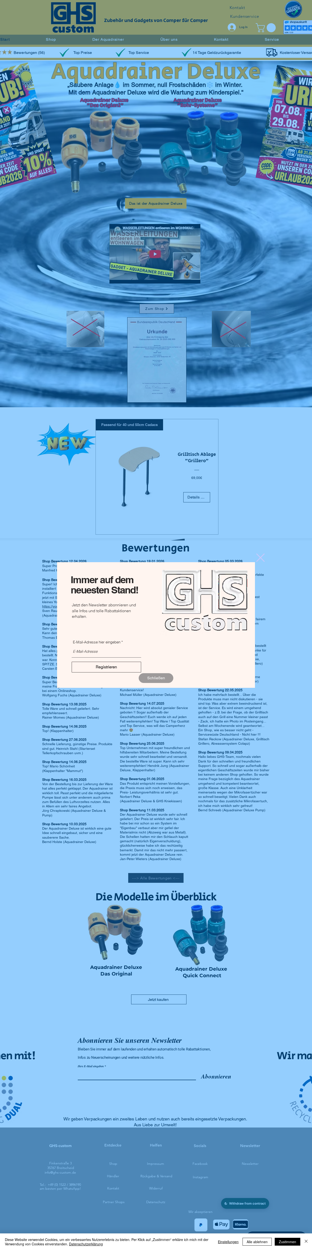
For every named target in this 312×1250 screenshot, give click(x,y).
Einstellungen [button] (228, 1241)
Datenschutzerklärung (86, 1243)
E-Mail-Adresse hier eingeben (96, 642)
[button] (156, 678)
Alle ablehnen (257, 1241)
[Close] (306, 1241)
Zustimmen (287, 1241)
